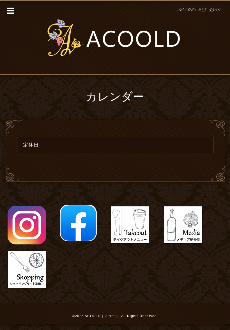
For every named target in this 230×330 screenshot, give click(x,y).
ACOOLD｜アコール (102, 316)
